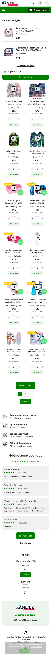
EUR (32, 3)
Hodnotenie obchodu (25, 455)
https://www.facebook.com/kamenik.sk (24, 592)
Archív (25, 574)
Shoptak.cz (35, 642)
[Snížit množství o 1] (9, 119)
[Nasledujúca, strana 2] (25, 394)
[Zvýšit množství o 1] (19, 119)
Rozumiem (24, 651)
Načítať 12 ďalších (25, 385)
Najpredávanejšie (15, 71)
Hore (26, 401)
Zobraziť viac (25, 535)
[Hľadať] (46, 3)
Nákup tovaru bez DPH (25, 561)
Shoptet (22, 642)
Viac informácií (36, 647)
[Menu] (4, 10)
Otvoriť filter (27, 77)
